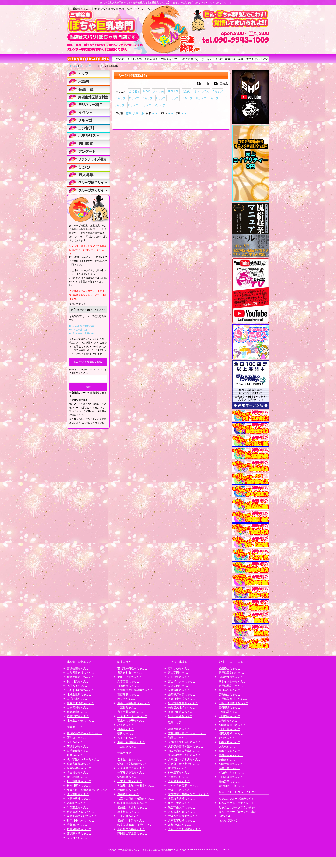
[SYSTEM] (88, 97)
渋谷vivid (224, 816)
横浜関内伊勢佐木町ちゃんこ (84, 733)
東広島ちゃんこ (228, 746)
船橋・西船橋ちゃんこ (131, 742)
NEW (146, 91)
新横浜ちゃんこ (126, 698)
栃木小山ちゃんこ (78, 777)
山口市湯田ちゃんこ (231, 777)
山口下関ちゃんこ (229, 729)
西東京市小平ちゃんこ (131, 720)
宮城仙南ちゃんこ (78, 668)
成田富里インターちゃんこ (83, 759)
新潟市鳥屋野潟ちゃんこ (183, 703)
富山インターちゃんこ (181, 681)
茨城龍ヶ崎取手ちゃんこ (132, 668)
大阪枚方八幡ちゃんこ (181, 798)
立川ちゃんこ (75, 742)
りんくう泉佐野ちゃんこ (183, 785)
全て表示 (134, 91)
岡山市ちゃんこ (228, 760)
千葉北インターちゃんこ (132, 716)
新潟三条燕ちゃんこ (180, 716)
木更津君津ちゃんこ (79, 798)
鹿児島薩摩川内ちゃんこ (233, 698)
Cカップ (134, 98)
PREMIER (173, 91)
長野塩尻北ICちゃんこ (181, 707)
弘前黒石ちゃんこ (78, 685)
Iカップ (214, 98)
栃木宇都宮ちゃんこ (79, 768)
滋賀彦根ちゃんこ (179, 729)
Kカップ (133, 105)
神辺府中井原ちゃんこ (232, 773)
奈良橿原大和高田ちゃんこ (184, 742)
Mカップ (160, 105)
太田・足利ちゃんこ (129, 677)
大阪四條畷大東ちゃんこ (183, 816)
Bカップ (121, 98)
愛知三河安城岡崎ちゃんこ (133, 764)
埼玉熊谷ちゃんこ (78, 772)
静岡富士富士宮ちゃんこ (132, 833)
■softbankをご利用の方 (81, 333)
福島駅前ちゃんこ (78, 716)
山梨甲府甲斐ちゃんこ (181, 694)
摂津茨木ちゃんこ (179, 803)
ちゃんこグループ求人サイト (236, 803)
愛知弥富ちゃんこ (128, 777)
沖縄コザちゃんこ (229, 768)
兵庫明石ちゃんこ (179, 777)
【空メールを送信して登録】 (88, 361)
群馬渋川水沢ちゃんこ (80, 811)
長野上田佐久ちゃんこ (181, 711)
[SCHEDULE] (88, 81)
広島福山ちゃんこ (229, 694)
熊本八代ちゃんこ (229, 751)
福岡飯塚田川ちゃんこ (232, 725)
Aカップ (218, 91)
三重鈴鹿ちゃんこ (128, 816)
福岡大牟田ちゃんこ (231, 764)
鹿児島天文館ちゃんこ (232, 672)
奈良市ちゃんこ (177, 768)
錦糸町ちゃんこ (76, 803)
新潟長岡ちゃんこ (179, 685)
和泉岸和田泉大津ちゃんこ (184, 751)
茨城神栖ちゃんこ (128, 685)
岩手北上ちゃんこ (78, 698)
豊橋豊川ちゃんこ (128, 794)
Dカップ (148, 98)
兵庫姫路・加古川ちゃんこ (184, 759)
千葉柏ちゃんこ (126, 707)
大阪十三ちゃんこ (179, 790)
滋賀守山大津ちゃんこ (181, 807)
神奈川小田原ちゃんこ (80, 820)
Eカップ (161, 98)
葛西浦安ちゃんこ (128, 694)
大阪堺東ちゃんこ (179, 781)
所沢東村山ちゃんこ (129, 672)
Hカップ (201, 98)
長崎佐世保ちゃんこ (231, 677)
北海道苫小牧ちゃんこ (80, 720)
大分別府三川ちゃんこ (232, 786)
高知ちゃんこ (227, 738)
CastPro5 (223, 849)
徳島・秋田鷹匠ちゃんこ (233, 703)
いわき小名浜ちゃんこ (80, 690)
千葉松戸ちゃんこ (78, 824)
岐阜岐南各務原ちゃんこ (132, 803)
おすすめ (158, 91)
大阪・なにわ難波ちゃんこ (184, 829)
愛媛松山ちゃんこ (229, 668)
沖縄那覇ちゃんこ (229, 711)
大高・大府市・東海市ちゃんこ (136, 798)
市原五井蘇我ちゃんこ (131, 711)
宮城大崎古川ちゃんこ (80, 677)
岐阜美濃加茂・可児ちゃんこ (135, 824)
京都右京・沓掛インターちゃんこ (188, 794)
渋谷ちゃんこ (125, 729)
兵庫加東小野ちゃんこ (181, 811)
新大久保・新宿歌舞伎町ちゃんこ (87, 790)
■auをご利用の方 (78, 329)
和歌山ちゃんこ (177, 737)
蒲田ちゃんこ (125, 733)
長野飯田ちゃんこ (179, 690)
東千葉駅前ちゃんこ (79, 751)
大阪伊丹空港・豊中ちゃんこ (185, 746)
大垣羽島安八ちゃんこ (131, 768)
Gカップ (187, 98)
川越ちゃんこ (75, 755)
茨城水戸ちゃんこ (78, 746)
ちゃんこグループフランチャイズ (239, 807)
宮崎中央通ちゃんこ (231, 755)
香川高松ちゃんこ (229, 690)
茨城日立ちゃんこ (128, 746)
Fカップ (174, 98)
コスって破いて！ (229, 820)
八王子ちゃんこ (126, 738)
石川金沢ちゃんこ (179, 677)
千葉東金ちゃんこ (78, 807)
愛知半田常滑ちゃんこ (131, 820)
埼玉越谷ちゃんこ (78, 837)
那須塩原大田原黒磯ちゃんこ (135, 690)
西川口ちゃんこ (76, 737)
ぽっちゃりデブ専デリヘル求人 (238, 811)
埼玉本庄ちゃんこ (78, 794)
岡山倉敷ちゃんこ (229, 742)
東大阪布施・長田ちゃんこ (184, 755)
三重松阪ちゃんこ (128, 811)
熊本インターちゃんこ (232, 681)
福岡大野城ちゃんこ (231, 733)
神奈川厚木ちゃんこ (79, 785)
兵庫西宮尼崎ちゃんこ (181, 820)
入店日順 (138, 113)
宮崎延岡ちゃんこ (229, 781)
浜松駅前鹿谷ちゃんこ (131, 829)
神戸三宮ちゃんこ (179, 772)
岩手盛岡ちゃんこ (78, 707)
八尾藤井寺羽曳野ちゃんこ (184, 764)
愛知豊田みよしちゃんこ (132, 807)
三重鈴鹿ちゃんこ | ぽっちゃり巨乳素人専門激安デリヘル (150, 849)
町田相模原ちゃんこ (79, 781)
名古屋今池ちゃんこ (129, 759)
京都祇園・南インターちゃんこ (187, 733)
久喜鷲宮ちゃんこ (128, 681)
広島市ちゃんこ (228, 720)
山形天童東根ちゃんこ (80, 672)
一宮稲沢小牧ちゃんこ (131, 772)
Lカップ (146, 105)
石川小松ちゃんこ (179, 668)
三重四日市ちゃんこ (129, 781)
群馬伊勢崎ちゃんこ (79, 829)
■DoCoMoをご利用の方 (81, 325)
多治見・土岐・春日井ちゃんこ (136, 785)
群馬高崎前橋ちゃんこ (80, 764)
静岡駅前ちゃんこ (128, 790)
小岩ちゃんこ (125, 725)
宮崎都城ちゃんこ (229, 707)
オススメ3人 (201, 91)
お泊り (186, 91)
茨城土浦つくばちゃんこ (82, 816)
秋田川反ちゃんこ (78, 681)
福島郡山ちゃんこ (78, 711)
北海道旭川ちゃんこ (79, 694)
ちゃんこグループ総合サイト (236, 798)
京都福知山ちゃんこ (180, 824)
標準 (128, 113)
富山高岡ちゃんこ (179, 672)
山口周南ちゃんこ (229, 716)
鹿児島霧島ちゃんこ (231, 685)
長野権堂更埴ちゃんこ (181, 698)
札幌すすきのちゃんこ (80, 703)
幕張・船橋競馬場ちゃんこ (133, 703)
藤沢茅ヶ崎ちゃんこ (79, 833)
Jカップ (120, 105)
